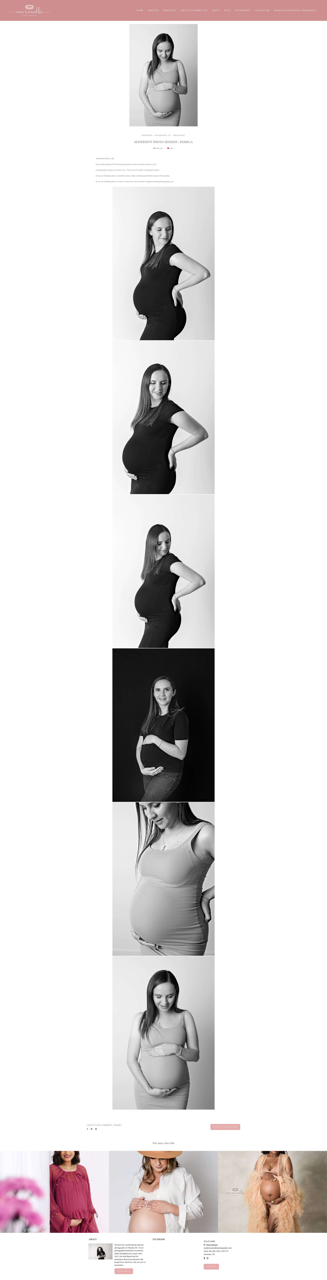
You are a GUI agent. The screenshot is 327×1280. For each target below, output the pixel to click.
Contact (211, 1266)
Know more (123, 1271)
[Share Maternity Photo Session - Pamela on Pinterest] (96, 1129)
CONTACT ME (262, 10)
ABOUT (216, 10)
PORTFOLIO (169, 10)
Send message (212, 1245)
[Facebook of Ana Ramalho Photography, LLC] (204, 1258)
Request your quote (225, 1127)
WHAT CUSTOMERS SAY (194, 10)
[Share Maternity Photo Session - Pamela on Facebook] (87, 1129)
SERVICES (153, 10)
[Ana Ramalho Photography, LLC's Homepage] (29, 10)
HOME (140, 10)
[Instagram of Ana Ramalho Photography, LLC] (207, 1258)
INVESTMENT (242, 10)
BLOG (227, 10)
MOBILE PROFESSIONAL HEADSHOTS (295, 10)
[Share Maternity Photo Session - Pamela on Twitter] (91, 1129)
